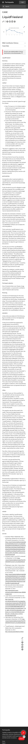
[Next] (24, 32)
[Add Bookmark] (5, 22)
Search (3, 743)
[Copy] (3, 22)
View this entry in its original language (12, 53)
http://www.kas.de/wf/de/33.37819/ (14, 631)
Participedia (9, 2)
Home (3, 741)
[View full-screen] (24, 27)
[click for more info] (21, 53)
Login (22, 2)
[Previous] (4, 32)
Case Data (5, 46)
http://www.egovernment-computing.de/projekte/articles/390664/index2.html (15, 592)
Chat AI (22, 738)
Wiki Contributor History (10, 43)
